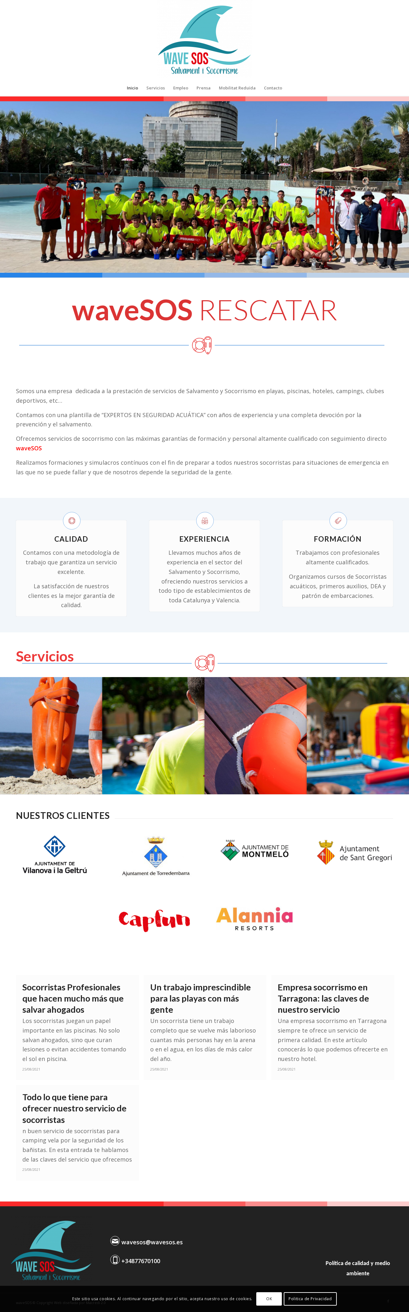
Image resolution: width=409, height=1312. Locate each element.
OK (269, 1298)
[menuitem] (132, 88)
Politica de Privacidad (310, 1298)
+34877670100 (140, 1261)
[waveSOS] (204, 40)
